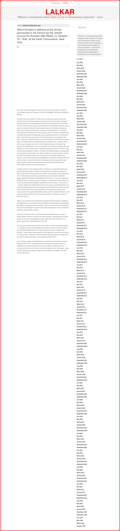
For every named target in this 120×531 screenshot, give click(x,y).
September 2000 (82, 498)
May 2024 (80, 99)
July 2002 (80, 467)
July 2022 (80, 130)
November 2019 (82, 175)
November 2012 (82, 293)
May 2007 (80, 385)
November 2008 (82, 360)
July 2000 (80, 501)
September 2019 (82, 178)
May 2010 (80, 335)
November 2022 (82, 124)
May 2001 (80, 487)
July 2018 (80, 197)
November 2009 (82, 343)
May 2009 (80, 352)
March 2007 (80, 388)
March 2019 (80, 186)
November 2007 (82, 377)
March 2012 (80, 304)
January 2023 (81, 121)
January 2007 (81, 391)
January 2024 (81, 104)
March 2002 (80, 472)
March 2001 (80, 489)
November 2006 (82, 394)
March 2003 (80, 456)
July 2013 (80, 281)
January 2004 (81, 442)
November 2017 (82, 208)
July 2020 (80, 163)
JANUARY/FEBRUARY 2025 (31, 25)
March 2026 (80, 68)
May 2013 (80, 284)
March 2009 (80, 355)
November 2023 (82, 107)
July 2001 (80, 484)
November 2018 (82, 192)
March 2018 (80, 203)
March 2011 (80, 321)
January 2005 (81, 425)
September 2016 (82, 228)
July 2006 (80, 399)
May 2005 (80, 419)
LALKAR (60, 11)
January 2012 (81, 307)
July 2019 (80, 180)
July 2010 (80, 332)
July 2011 (80, 315)
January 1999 (81, 526)
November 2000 (82, 495)
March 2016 (80, 237)
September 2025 (82, 76)
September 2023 (82, 110)
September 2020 (82, 161)
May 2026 (80, 65)
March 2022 (80, 135)
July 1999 (80, 517)
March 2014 (80, 270)
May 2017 (80, 217)
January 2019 (81, 189)
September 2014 (82, 262)
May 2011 (80, 318)
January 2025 (81, 88)
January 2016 (81, 239)
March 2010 (80, 338)
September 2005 (82, 413)
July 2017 (80, 214)
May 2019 (80, 183)
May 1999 (80, 520)
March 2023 (80, 119)
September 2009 (82, 346)
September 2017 (82, 211)
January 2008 (81, 374)
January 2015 (81, 256)
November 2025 (82, 74)
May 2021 (80, 149)
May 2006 (80, 402)
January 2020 (81, 172)
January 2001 (81, 492)
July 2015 (80, 248)
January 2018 (81, 206)
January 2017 (81, 222)
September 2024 (82, 93)
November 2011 (82, 310)
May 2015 (80, 251)
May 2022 (80, 133)
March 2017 (80, 220)
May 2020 (80, 166)
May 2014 (80, 267)
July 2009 (80, 349)
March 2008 (80, 371)
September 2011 (82, 312)
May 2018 (80, 200)
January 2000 (81, 509)
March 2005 (80, 422)
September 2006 (82, 397)
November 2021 (82, 141)
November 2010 (82, 326)
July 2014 (80, 265)
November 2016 (82, 225)
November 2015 (82, 242)
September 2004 (82, 430)
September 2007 (82, 380)
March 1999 (80, 523)
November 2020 (82, 158)
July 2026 (80, 62)
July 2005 (80, 416)
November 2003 (82, 444)
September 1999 (82, 515)
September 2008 (82, 363)
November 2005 (82, 411)
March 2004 (80, 439)
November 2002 (82, 461)
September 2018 (82, 194)
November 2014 (82, 259)
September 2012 (82, 296)
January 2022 (81, 138)
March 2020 (80, 169)
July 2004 (80, 433)
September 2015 (82, 245)
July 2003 (80, 450)
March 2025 (80, 85)
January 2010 (81, 340)
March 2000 (80, 506)
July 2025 (80, 79)
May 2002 (80, 470)
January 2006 (81, 408)
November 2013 (82, 276)
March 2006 (80, 405)
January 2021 (81, 155)
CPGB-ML (65, 3)
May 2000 (80, 503)
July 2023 (80, 113)
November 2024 (82, 90)
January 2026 (81, 71)
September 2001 (82, 481)
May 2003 (80, 453)
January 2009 (81, 357)
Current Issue (55, 3)
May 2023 (80, 116)
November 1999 (82, 512)
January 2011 (81, 324)
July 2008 (80, 366)
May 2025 (80, 82)
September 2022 (82, 127)
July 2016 (80, 231)
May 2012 (80, 301)
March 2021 (80, 152)
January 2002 (81, 475)
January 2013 (81, 290)
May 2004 (80, 436)
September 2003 (82, 447)
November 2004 (82, 428)
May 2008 (80, 369)
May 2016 (80, 234)
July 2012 (80, 298)
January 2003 (81, 458)
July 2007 (80, 383)
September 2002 (82, 464)
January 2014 (81, 273)
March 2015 (80, 253)
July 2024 (80, 96)
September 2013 (82, 279)
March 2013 (80, 287)
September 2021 (82, 144)
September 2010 (82, 329)
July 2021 (80, 147)
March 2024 (80, 102)
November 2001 (82, 478)
